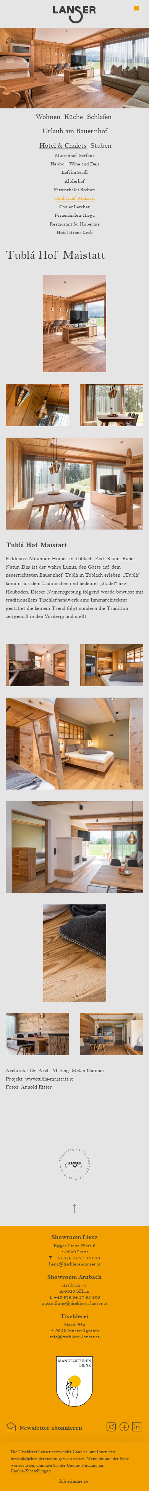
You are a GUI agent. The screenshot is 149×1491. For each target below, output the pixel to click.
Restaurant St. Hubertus (74, 224)
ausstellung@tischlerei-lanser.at (74, 1303)
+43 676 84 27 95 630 (76, 1257)
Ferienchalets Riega (75, 215)
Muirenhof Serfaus (74, 155)
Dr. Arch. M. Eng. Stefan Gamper (67, 1071)
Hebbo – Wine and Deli (74, 164)
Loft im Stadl (75, 172)
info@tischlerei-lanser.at (74, 1336)
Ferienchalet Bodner (74, 189)
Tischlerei (74, 1316)
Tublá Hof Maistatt (74, 198)
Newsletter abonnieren (48, 1428)
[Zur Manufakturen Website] (74, 1406)
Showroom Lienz (74, 1237)
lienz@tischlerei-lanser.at (74, 1264)
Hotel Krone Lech (75, 232)
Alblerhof (74, 181)
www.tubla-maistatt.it (49, 1079)
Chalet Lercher (74, 206)
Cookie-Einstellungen (31, 1470)
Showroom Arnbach (74, 1277)
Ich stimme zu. (74, 1481)
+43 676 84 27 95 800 (76, 1297)
